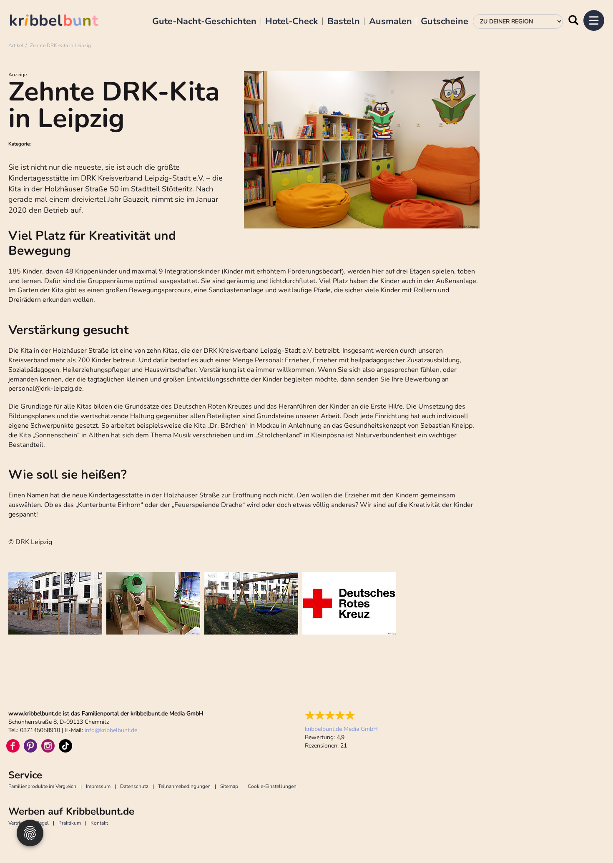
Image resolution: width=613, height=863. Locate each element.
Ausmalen (390, 21)
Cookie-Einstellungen (272, 786)
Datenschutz (134, 786)
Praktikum (69, 823)
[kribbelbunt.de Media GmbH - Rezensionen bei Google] (341, 715)
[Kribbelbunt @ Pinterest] (30, 746)
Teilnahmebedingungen (184, 786)
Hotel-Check (291, 21)
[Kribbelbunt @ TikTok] (65, 746)
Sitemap (229, 786)
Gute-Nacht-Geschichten (204, 21)
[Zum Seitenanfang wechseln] (588, 838)
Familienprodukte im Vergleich (42, 786)
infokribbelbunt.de (111, 730)
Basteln (343, 21)
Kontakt (99, 823)
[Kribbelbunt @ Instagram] (48, 746)
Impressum (98, 786)
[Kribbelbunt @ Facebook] (13, 746)
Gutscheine (444, 21)
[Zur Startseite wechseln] (62, 21)
